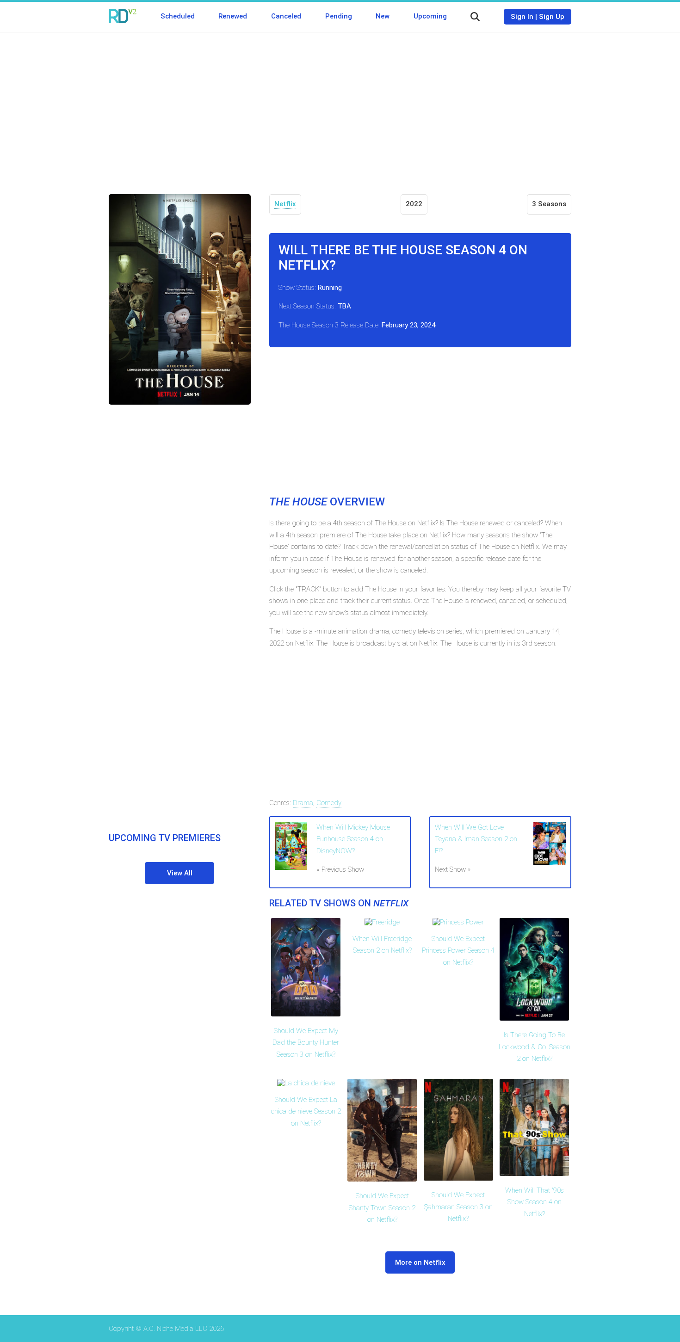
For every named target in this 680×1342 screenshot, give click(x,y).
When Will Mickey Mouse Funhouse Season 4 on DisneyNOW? (353, 839)
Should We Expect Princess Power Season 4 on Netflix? (458, 950)
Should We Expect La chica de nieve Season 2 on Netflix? (306, 1111)
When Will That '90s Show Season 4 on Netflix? (534, 1202)
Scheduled (178, 16)
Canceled (286, 16)
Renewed (232, 16)
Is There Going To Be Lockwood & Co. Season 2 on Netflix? (534, 1047)
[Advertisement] (340, 106)
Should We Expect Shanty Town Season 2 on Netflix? (382, 1208)
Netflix (285, 204)
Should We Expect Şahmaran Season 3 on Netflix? (458, 1207)
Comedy (328, 803)
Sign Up (551, 16)
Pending (338, 16)
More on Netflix (420, 1262)
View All (179, 873)
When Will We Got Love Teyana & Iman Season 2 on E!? (476, 839)
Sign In (522, 16)
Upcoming (430, 16)
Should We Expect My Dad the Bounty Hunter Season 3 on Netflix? (305, 1043)
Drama (303, 803)
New (382, 16)
